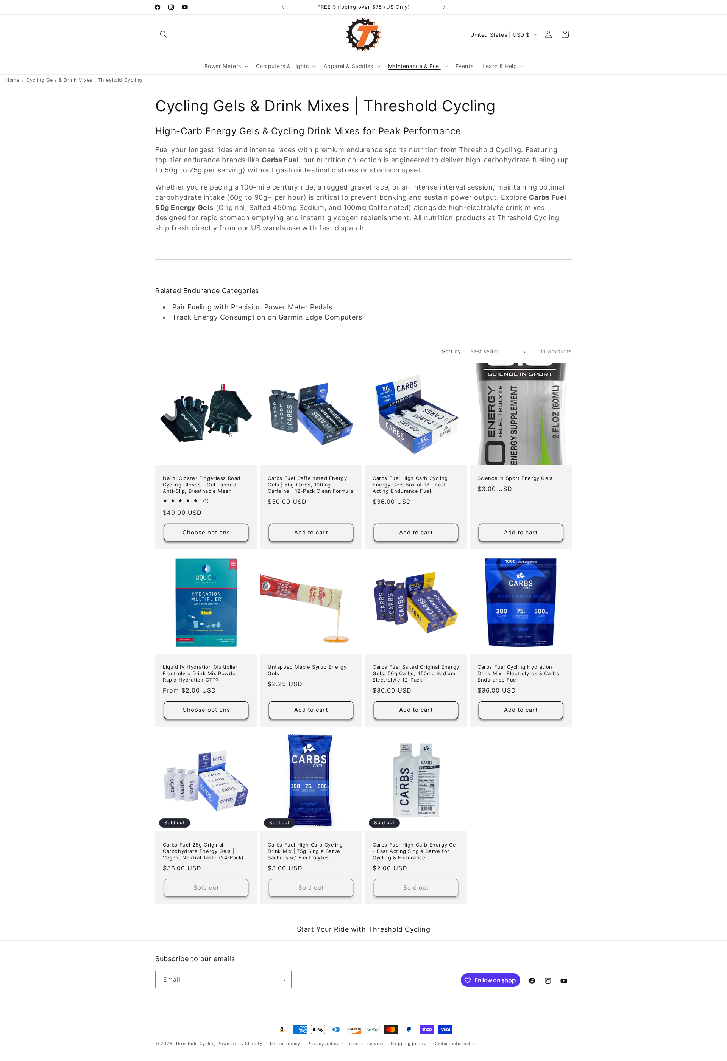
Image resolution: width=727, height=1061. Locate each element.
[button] (163, 34)
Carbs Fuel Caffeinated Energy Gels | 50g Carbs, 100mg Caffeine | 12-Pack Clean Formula (310, 484)
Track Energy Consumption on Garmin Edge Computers (267, 317)
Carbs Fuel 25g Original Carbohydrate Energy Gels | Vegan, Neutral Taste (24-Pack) (203, 851)
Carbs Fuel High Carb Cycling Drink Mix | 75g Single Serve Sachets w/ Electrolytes (305, 851)
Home (12, 80)
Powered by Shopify (239, 1043)
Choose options (206, 532)
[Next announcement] (444, 7)
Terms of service (364, 1043)
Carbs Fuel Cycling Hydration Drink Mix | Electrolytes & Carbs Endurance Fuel (518, 673)
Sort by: (452, 351)
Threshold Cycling (195, 1043)
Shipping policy (408, 1043)
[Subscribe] (283, 980)
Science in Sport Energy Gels (515, 478)
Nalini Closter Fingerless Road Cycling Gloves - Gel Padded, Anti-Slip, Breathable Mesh (201, 484)
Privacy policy (323, 1043)
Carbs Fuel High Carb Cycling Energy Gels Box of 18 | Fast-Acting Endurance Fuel (410, 484)
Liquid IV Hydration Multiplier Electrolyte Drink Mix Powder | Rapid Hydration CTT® (202, 673)
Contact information (455, 1043)
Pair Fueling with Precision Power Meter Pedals (252, 307)
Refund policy (285, 1043)
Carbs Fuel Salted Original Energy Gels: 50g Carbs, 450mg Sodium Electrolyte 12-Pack (416, 673)
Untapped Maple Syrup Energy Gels (307, 670)
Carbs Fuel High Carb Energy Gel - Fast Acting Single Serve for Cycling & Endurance (415, 851)
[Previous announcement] (283, 7)
